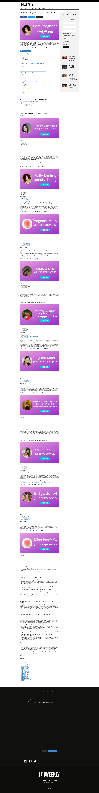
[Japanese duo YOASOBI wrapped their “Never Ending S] (44, 727)
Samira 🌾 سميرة (28, 89)
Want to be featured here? (25, 50)
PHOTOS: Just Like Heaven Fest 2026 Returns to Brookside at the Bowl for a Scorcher (73, 58)
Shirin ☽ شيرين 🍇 (28, 72)
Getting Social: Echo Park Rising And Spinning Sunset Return (73, 67)
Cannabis (50, 8)
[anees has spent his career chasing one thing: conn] (33, 727)
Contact (50, 780)
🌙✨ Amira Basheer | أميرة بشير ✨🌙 (34, 81)
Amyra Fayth (26, 54)
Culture (44, 8)
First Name (65, 21)
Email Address (66, 29)
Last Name (65, 25)
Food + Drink (66, 37)
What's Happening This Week (69, 35)
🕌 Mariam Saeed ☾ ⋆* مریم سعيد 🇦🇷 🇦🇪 (32, 63)
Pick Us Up (43, 780)
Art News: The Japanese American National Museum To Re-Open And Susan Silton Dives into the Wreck (73, 76)
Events (65, 42)
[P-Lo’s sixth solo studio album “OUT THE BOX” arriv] (65, 727)
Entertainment (33, 8)
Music (26, 8)
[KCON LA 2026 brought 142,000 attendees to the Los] (55, 727)
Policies (56, 780)
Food (22, 8)
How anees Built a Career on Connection (73, 85)
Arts (39, 8)
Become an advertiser (43, 96)
